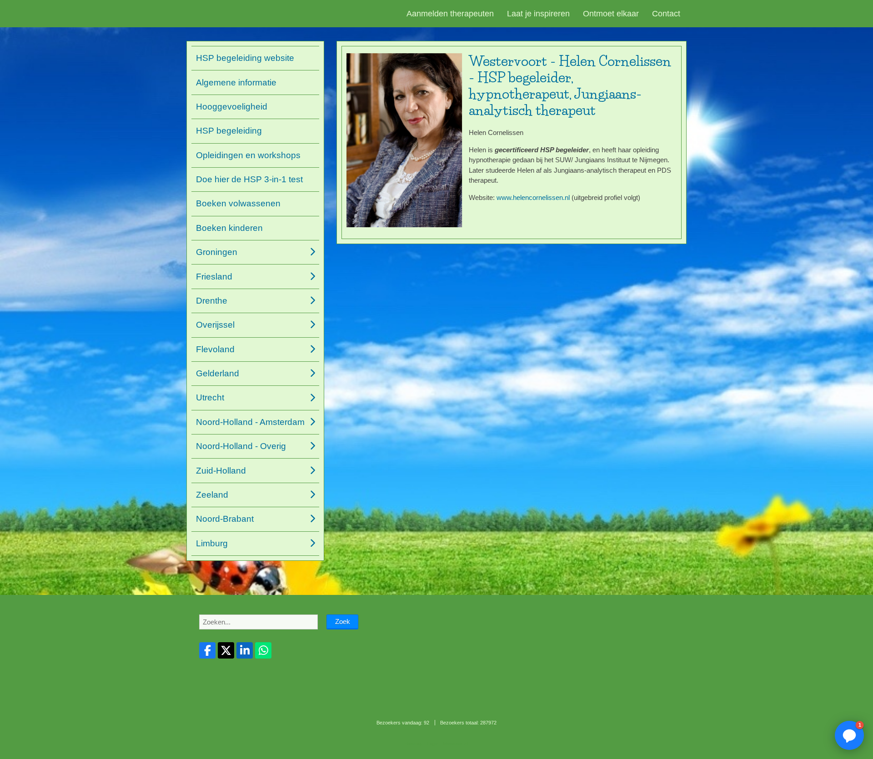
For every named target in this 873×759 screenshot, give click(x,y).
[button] (849, 735)
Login (433, 743)
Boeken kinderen (229, 228)
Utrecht (210, 397)
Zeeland (212, 494)
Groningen (216, 252)
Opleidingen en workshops (248, 155)
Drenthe (211, 300)
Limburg (212, 543)
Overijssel (215, 325)
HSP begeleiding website (245, 58)
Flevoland (215, 349)
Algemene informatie (236, 82)
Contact (666, 13)
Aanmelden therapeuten (450, 13)
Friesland (214, 276)
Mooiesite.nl (455, 743)
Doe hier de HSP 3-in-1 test (249, 179)
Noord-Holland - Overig (241, 446)
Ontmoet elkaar (611, 13)
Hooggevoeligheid (231, 106)
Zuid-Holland (221, 470)
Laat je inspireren (538, 13)
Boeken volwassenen (238, 203)
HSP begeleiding (229, 130)
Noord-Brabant (225, 519)
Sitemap (413, 743)
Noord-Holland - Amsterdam (250, 422)
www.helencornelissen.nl (533, 197)
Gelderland (217, 373)
